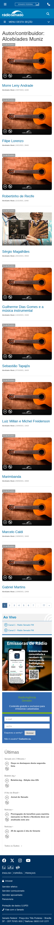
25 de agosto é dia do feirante (25, 831)
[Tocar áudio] (5, 76)
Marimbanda (11, 477)
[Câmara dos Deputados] (4, 867)
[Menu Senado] (5, 4)
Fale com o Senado (14, 909)
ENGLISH (6, 873)
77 (44, 605)
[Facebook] (5, 861)
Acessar (30, 733)
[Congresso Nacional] (10, 867)
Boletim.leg (9, 776)
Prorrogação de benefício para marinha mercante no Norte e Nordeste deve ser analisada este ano (30, 817)
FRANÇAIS (30, 873)
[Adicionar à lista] (10, 76)
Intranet (9, 881)
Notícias (8, 809)
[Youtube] (27, 861)
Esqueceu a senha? (13, 733)
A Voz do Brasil (11, 793)
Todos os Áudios (12, 846)
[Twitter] (12, 861)
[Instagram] (20, 861)
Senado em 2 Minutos (14, 759)
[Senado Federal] (27, 4)
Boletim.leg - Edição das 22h (25, 780)
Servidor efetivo (9, 886)
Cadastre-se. (25, 739)
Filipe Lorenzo (12, 141)
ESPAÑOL (18, 873)
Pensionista (7, 899)
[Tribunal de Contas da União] (17, 867)
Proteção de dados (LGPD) (15, 905)
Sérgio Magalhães (16, 251)
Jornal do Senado (19, 797)
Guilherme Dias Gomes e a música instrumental (22, 308)
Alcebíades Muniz (8, 90)
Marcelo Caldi (12, 532)
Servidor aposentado (12, 895)
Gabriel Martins (13, 587)
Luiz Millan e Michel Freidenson (26, 421)
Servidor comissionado (13, 891)
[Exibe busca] (48, 13)
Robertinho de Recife (18, 196)
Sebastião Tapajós (16, 366)
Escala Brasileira (9, 44)
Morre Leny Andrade (17, 85)
